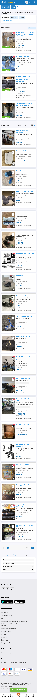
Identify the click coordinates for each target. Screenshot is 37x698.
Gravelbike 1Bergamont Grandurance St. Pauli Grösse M (25, 358)
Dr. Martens (19, 275)
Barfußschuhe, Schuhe (22, 295)
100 (27, 547)
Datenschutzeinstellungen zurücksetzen (14, 621)
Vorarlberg (13, 17)
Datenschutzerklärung (8, 628)
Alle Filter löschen (7, 20)
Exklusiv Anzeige (6, 653)
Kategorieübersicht (7, 631)
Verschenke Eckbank (22, 150)
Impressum (5, 640)
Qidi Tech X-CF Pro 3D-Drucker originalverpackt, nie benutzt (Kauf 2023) (25, 34)
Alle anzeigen (32, 27)
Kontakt (3, 634)
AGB (2, 618)
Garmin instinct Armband (23, 213)
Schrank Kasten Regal (22, 424)
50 (35, 125)
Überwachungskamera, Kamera (25, 233)
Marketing (4, 637)
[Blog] (12, 589)
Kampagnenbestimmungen (10, 643)
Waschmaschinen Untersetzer (25, 191)
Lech (21, 17)
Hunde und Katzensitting (23, 56)
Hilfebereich (5, 612)
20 (32, 125)
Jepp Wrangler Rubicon (23, 378)
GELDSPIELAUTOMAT (22, 464)
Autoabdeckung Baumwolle (24, 336)
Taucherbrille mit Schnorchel (24, 316)
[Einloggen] (34, 1)
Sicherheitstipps (6, 615)
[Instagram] (7, 589)
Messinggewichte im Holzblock (25, 485)
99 (21, 547)
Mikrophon (19, 171)
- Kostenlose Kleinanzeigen (13, 663)
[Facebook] (3, 589)
